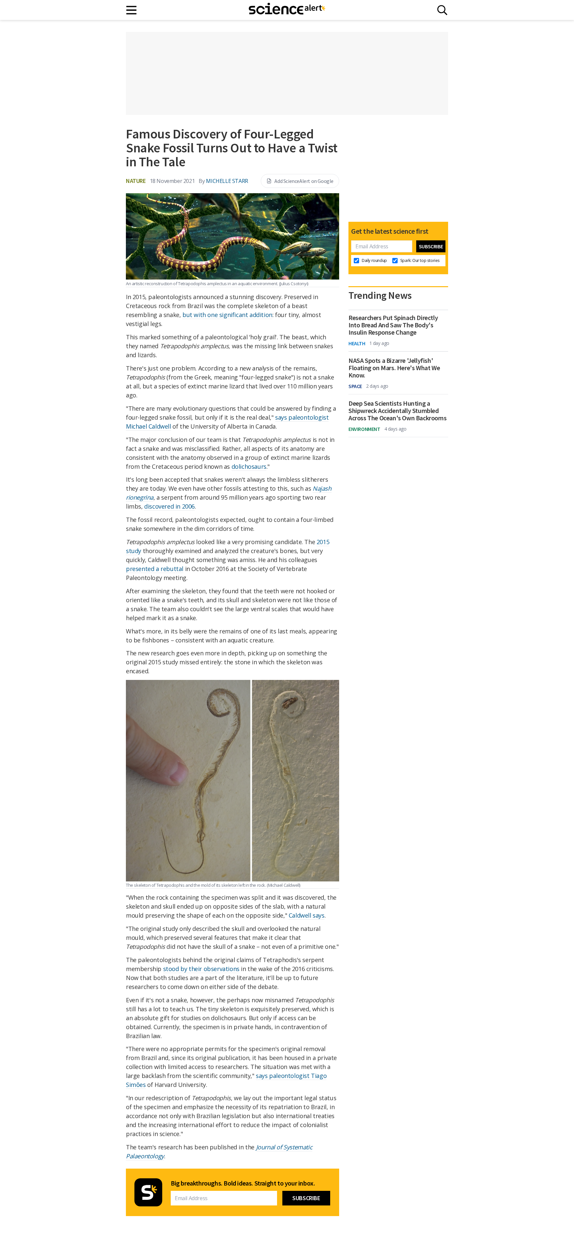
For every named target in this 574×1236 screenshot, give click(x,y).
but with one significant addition (227, 315)
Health (356, 343)
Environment (364, 429)
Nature (136, 181)
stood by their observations (201, 969)
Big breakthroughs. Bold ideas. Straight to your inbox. (243, 1183)
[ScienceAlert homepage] (287, 10)
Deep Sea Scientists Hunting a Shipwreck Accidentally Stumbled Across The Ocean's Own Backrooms (397, 411)
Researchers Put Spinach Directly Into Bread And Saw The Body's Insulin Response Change (393, 325)
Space (355, 386)
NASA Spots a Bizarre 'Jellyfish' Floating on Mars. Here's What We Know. (394, 368)
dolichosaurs (249, 466)
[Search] (442, 10)
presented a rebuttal (154, 569)
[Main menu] (132, 10)
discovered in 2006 (169, 506)
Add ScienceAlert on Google (304, 181)
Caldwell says (307, 915)
